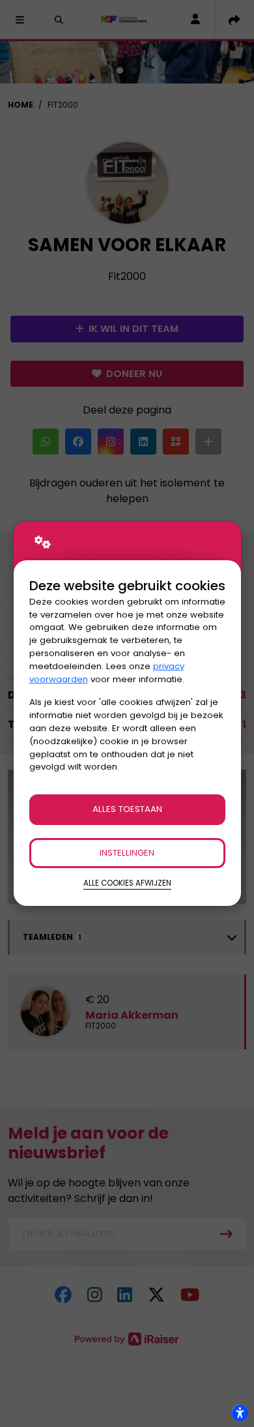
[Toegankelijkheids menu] (239, 1412)
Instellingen (127, 853)
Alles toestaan (127, 809)
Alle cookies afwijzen (127, 883)
